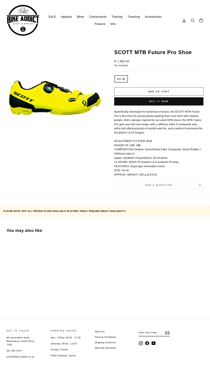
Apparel (66, 16)
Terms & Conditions (105, 337)
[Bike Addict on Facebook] (147, 343)
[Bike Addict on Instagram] (141, 343)
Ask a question (158, 185)
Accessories (153, 16)
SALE (52, 16)
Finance (99, 24)
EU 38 (121, 78)
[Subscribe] (167, 333)
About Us (100, 331)
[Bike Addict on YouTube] (154, 343)
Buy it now (158, 101)
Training (117, 16)
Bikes (80, 16)
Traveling (133, 16)
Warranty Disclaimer (106, 348)
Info (113, 24)
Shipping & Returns (105, 342)
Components (98, 16)
